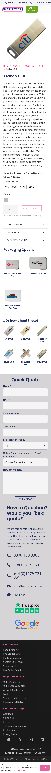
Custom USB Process (14, 661)
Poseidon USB (42, 340)
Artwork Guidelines (13, 689)
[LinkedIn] (42, 740)
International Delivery (14, 702)
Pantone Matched (12, 657)
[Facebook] (8, 740)
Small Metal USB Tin (13, 275)
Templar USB (25, 363)
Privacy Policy (10, 734)
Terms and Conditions (14, 725)
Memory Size (11, 181)
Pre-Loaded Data (12, 653)
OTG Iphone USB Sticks (35, 66)
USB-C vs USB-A (11, 681)
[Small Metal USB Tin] (12, 261)
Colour (7, 194)
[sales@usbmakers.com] (10, 586)
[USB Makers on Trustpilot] (27, 607)
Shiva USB (42, 361)
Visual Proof (9, 665)
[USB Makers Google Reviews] (27, 624)
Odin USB (25, 338)
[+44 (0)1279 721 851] (10, 575)
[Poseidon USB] (42, 330)
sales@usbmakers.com (28, 586)
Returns (7, 721)
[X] (20, 740)
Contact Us (8, 717)
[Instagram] (31, 740)
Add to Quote (31, 208)
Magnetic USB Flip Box (12, 307)
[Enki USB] (9, 330)
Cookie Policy (10, 730)
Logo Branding (11, 649)
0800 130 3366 (26, 555)
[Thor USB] (9, 353)
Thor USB (9, 361)
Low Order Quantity (13, 670)
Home (6, 66)
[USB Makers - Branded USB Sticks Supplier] (14, 9)
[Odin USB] (25, 330)
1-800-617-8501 (27, 564)
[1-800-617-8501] (10, 565)
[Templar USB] (25, 353)
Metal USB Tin (38, 273)
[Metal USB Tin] (38, 261)
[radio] (7, 187)
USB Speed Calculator (14, 685)
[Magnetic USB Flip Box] (12, 293)
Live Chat (19, 595)
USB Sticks (16, 66)
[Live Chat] (10, 595)
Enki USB (8, 338)
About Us (8, 713)
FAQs (5, 693)
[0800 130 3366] (10, 555)
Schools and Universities (15, 698)
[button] (47, 9)
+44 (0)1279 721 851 (27, 575)
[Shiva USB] (42, 353)
